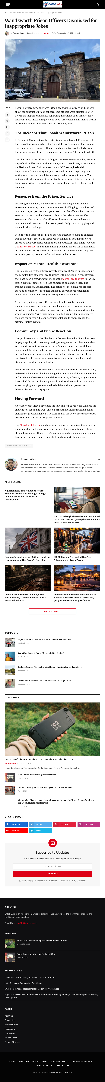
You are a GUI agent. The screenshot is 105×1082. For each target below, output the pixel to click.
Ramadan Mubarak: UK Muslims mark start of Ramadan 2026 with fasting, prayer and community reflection (75, 597)
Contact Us (9, 1020)
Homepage (10, 1029)
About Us (9, 1016)
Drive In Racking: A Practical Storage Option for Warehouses (45, 787)
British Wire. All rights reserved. (58, 1072)
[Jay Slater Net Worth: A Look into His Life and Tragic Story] (10, 683)
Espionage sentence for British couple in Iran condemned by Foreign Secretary (27, 558)
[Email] (7, 139)
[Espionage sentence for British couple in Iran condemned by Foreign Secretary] (28, 540)
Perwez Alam (18, 33)
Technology (10, 763)
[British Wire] (52, 4)
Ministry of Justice (30, 425)
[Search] (97, 4)
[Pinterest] (7, 133)
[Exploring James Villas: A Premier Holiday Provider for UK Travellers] (10, 670)
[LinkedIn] (7, 127)
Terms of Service (12, 1042)
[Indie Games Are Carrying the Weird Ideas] (10, 777)
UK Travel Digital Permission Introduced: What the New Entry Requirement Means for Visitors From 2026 (77, 519)
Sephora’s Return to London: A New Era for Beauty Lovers (44, 639)
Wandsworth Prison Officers (18, 446)
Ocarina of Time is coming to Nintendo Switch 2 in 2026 (39, 759)
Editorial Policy (11, 1024)
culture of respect (26, 246)
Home (7, 12)
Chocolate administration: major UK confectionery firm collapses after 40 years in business (25, 597)
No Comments (60, 33)
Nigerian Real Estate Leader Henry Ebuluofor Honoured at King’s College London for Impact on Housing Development (25, 495)
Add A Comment (52, 611)
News (46, 33)
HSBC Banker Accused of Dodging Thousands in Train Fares (72, 558)
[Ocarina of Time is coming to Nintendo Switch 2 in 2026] (52, 729)
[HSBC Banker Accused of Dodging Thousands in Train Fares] (77, 540)
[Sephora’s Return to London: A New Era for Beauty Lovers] (10, 642)
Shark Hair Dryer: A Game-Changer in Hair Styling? (41, 653)
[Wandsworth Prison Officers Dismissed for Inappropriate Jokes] (52, 70)
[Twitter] (7, 121)
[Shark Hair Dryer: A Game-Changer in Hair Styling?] (10, 656)
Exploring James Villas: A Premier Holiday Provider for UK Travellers (49, 667)
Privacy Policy (70, 881)
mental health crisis (73, 278)
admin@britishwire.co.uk (25, 923)
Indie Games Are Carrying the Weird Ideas (37, 775)
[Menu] (8, 4)
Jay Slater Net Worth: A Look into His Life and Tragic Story (44, 680)
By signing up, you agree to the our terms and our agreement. (54, 881)
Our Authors (10, 1033)
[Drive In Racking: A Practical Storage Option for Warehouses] (10, 790)
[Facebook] (7, 114)
